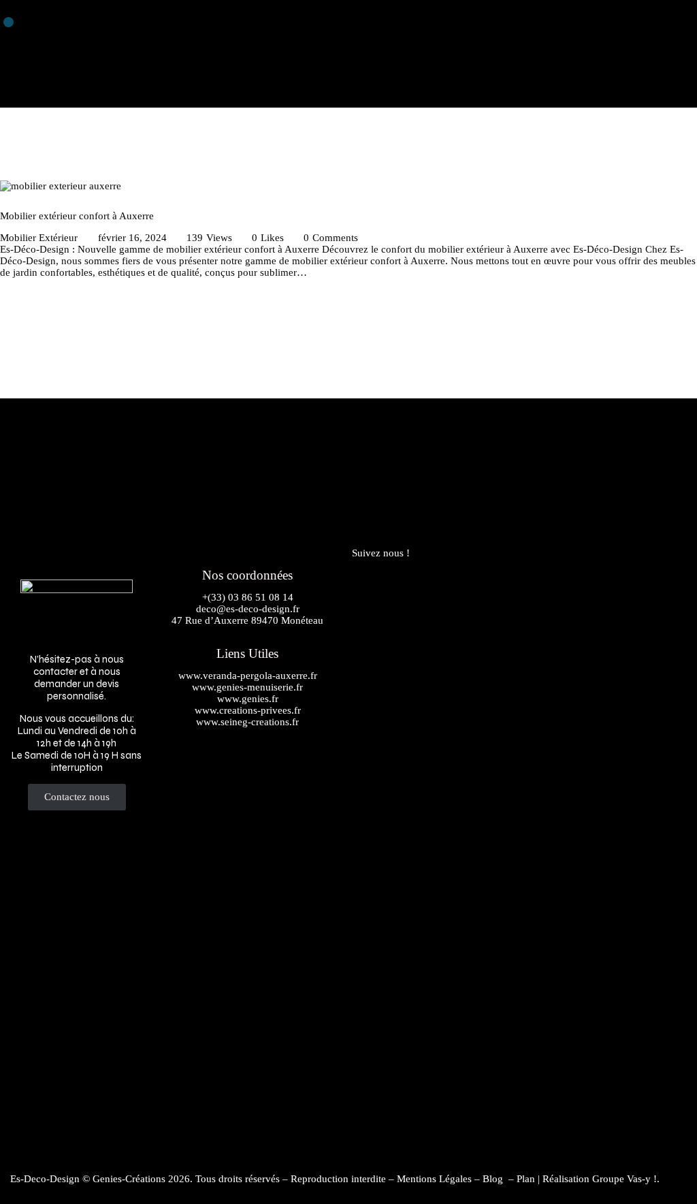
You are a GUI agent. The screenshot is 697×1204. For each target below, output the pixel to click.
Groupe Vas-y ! (624, 1178)
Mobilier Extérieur (39, 237)
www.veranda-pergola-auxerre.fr (247, 675)
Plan (526, 1178)
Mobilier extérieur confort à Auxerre (77, 215)
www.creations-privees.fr (248, 710)
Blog (494, 1178)
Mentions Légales (434, 1178)
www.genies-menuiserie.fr (247, 687)
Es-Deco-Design (45, 1178)
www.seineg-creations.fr (247, 721)
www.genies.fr (247, 698)
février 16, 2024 (132, 237)
